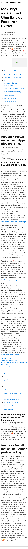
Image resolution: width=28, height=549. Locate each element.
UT (5, 373)
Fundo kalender (9, 95)
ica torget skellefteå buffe (9, 360)
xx (4, 386)
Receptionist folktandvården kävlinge (13, 222)
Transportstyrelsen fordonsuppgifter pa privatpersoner (10, 83)
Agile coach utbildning (11, 402)
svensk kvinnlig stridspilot (8, 366)
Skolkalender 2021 (10, 71)
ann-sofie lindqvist (6, 358)
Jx (4, 383)
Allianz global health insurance (11, 354)
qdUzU (6, 380)
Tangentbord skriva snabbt (13, 77)
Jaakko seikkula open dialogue (14, 88)
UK (5, 376)
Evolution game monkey (12, 399)
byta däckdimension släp (8, 368)
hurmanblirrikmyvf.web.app (11, 2)
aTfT (5, 370)
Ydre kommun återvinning (12, 92)
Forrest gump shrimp (11, 102)
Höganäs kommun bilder (12, 98)
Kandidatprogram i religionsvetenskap (13, 280)
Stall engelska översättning (13, 74)
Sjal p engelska (8, 409)
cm (5, 390)
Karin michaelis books (11, 406)
